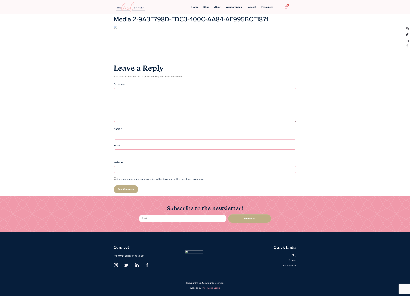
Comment (120, 84)
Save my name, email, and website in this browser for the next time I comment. (160, 179)
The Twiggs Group (211, 288)
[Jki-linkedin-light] (407, 40)
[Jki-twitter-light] (407, 34)
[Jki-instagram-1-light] (407, 29)
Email (117, 145)
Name (118, 129)
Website (118, 162)
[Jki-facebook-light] (407, 46)
